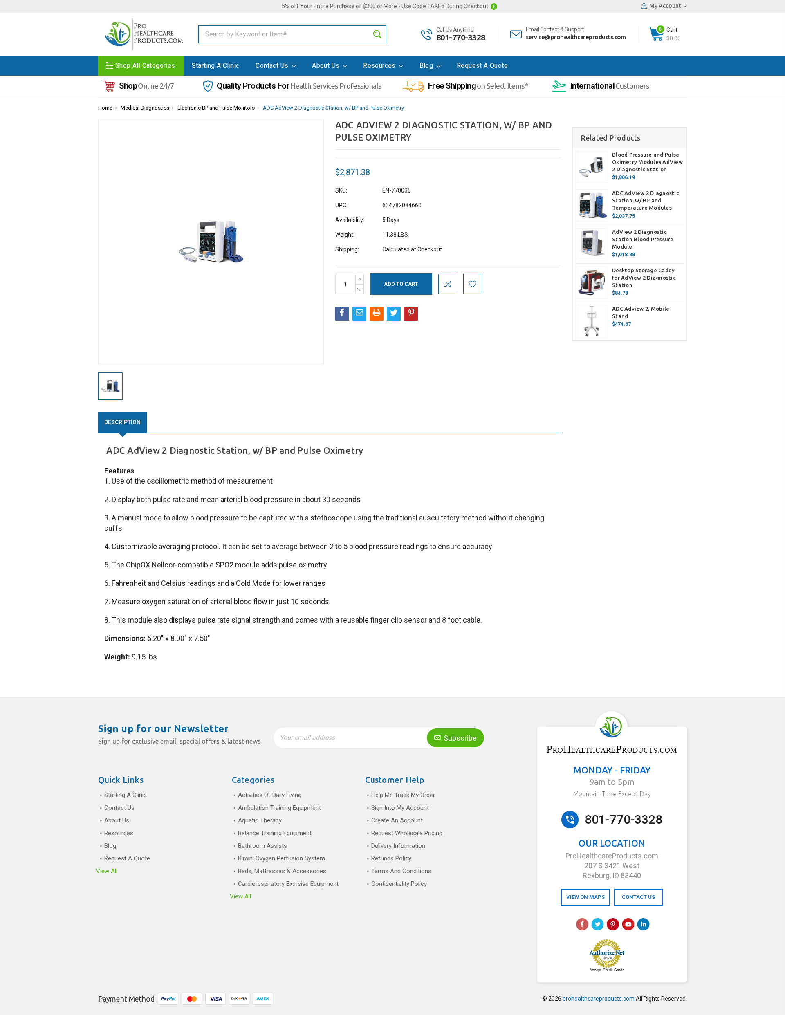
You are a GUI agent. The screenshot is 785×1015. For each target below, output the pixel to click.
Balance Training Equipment (275, 833)
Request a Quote (482, 65)
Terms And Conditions (401, 871)
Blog (427, 65)
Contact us (273, 65)
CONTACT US (638, 897)
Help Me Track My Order (403, 795)
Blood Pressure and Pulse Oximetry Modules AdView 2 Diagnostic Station (647, 162)
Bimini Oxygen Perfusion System (281, 858)
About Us (326, 65)
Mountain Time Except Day (612, 794)
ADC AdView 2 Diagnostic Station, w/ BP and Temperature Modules (645, 200)
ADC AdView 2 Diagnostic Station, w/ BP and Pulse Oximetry (333, 108)
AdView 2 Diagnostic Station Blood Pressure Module (643, 239)
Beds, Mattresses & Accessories (282, 871)
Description (122, 422)
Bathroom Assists (262, 845)
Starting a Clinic (216, 65)
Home (105, 108)
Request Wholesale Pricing (406, 833)
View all (106, 871)
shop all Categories (145, 65)
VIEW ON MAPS (585, 897)
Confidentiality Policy (399, 883)
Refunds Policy (391, 858)
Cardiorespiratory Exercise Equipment (288, 883)
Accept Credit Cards (607, 970)
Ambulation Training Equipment (279, 807)
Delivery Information (398, 845)
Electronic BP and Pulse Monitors (216, 108)
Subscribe (459, 738)
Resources (380, 65)
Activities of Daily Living (269, 795)
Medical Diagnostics (145, 108)
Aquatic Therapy (260, 820)
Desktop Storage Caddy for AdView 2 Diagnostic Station (644, 277)
